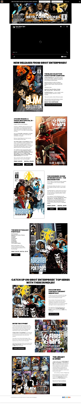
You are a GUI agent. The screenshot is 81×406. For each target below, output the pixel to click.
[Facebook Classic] (62, 397)
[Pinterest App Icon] (69, 397)
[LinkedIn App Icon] (64, 397)
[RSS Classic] (68, 397)
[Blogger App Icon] (65, 397)
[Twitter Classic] (67, 397)
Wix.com (35, 397)
